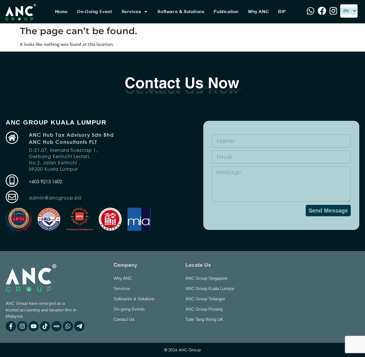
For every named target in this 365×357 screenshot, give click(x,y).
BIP (282, 11)
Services (131, 11)
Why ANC (258, 11)
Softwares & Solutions (134, 298)
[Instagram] (22, 326)
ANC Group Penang (204, 309)
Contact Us (124, 319)
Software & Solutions (180, 11)
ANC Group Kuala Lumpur (209, 288)
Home (61, 11)
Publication (226, 11)
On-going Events (129, 309)
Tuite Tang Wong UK (204, 319)
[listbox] (349, 11)
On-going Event (94, 11)
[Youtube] (34, 326)
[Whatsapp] (68, 326)
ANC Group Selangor (205, 298)
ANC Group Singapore (206, 278)
